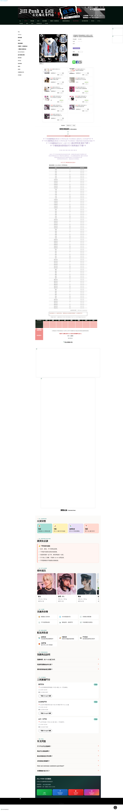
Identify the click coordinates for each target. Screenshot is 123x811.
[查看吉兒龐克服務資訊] (6, 809)
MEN (27, 23)
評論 (74, 125)
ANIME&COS (39, 23)
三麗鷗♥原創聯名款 (66, 20)
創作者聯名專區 (85, 20)
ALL (20, 20)
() (91, 7)
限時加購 (32, 20)
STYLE (98, 20)
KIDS (32, 23)
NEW (38, 20)
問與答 (69, 125)
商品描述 (63, 125)
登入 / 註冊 (102, 7)
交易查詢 (96, 7)
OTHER (46, 23)
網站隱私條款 (61, 803)
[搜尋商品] (103, 9)
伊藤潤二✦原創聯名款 (54, 20)
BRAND (92, 20)
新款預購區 (44, 20)
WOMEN (21, 23)
